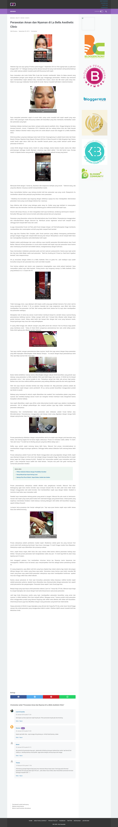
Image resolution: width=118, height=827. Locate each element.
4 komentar (34, 31)
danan (17, 744)
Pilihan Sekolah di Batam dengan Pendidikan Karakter (31, 472)
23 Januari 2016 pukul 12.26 (23, 714)
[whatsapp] (67, 697)
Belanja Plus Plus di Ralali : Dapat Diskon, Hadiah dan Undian (33, 477)
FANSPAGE (104, 7)
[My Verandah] (14, 4)
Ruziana (18, 728)
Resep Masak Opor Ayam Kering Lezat (27, 474)
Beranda (13, 11)
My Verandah (61, 824)
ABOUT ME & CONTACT (40, 820)
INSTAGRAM (104, 1)
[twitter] (35, 697)
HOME (30, 820)
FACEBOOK (104, 3)
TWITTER (105, 5)
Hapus (21, 721)
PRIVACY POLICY (53, 820)
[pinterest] (51, 697)
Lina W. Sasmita (20, 711)
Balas (17, 721)
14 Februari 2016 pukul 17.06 (24, 765)
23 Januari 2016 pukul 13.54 (23, 731)
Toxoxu (18, 762)
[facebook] (18, 697)
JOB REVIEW (85, 820)
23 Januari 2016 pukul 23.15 (23, 747)
